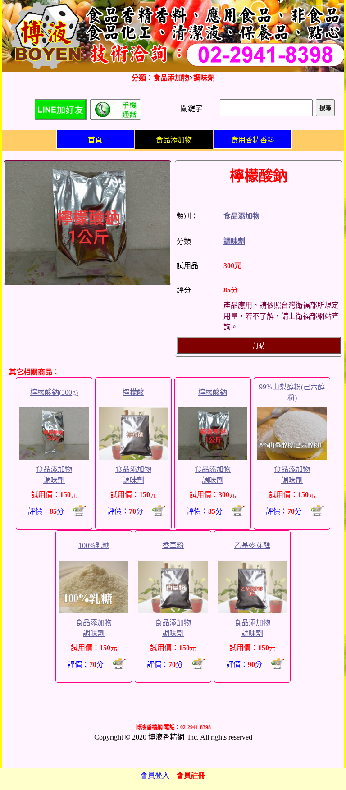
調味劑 (204, 78)
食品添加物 (171, 78)
